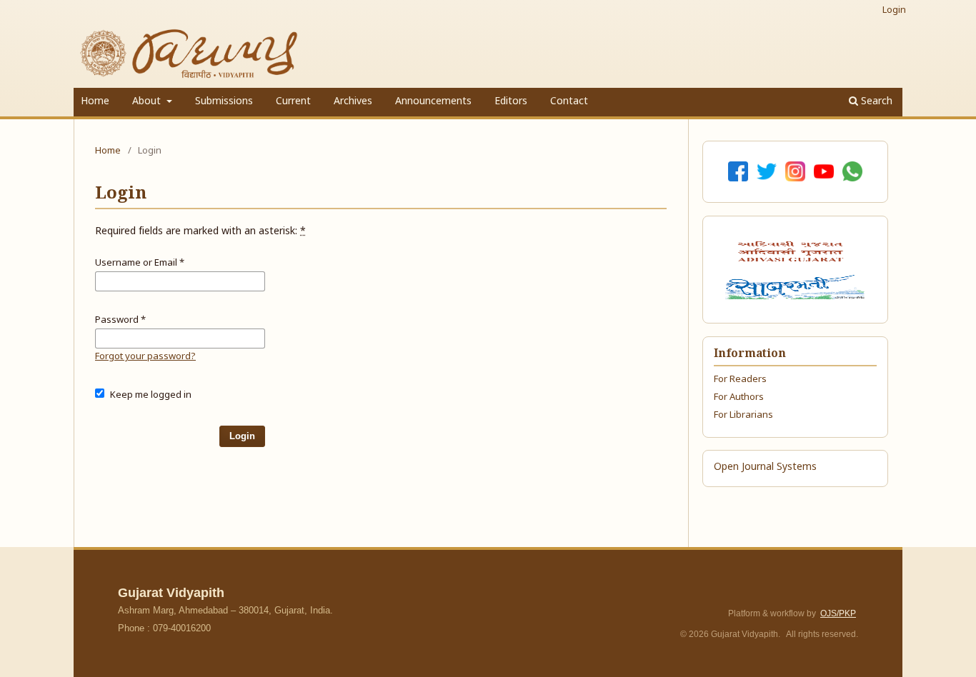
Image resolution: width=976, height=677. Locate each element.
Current (293, 102)
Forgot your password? (145, 357)
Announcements (433, 102)
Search (875, 102)
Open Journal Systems (765, 467)
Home (95, 102)
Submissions (224, 102)
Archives (353, 102)
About (148, 102)
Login (894, 10)
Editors (510, 102)
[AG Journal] (792, 251)
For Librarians (743, 415)
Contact (569, 102)
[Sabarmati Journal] (795, 287)
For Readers (740, 379)
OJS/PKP (838, 613)
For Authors (739, 397)
